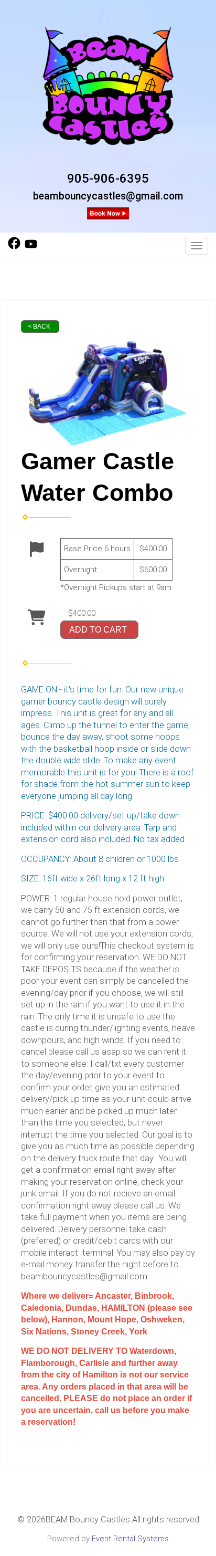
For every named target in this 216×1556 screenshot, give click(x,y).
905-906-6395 (108, 178)
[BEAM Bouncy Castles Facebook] (14, 246)
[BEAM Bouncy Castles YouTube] (31, 246)
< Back (39, 326)
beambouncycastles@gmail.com (108, 196)
